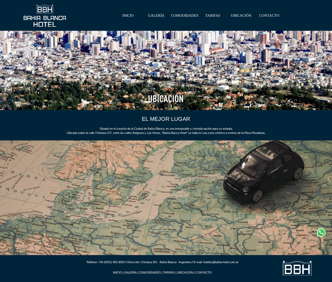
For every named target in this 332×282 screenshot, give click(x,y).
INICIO (128, 15)
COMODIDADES (184, 15)
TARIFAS (212, 15)
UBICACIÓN (241, 15)
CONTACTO (269, 15)
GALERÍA (156, 15)
